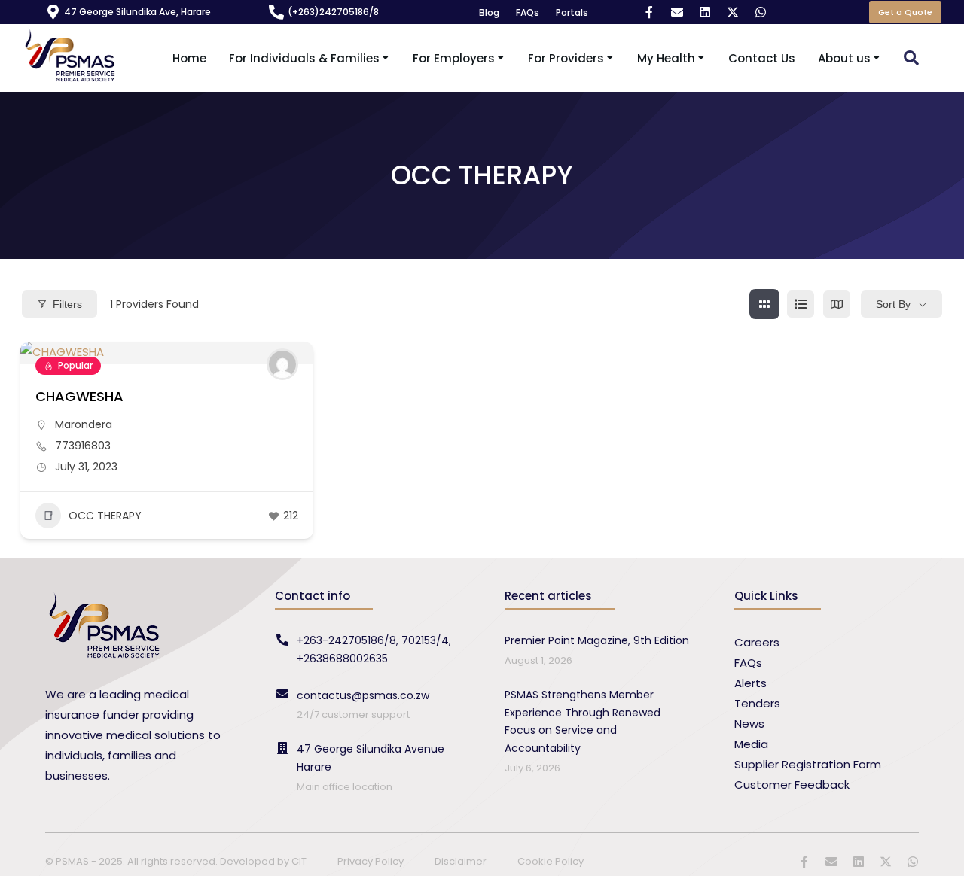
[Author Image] (282, 364)
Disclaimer (461, 862)
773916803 (83, 445)
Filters (67, 304)
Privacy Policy (370, 862)
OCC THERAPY (105, 515)
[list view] (801, 304)
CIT (299, 861)
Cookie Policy (550, 862)
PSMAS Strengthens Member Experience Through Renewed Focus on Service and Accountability (582, 721)
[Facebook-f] (649, 12)
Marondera (83, 424)
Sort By (893, 304)
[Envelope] (677, 12)
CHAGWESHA (79, 396)
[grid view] (764, 304)
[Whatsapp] (761, 12)
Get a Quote (905, 12)
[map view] (837, 304)
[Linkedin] (705, 12)
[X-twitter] (733, 12)
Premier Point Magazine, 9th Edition (597, 640)
